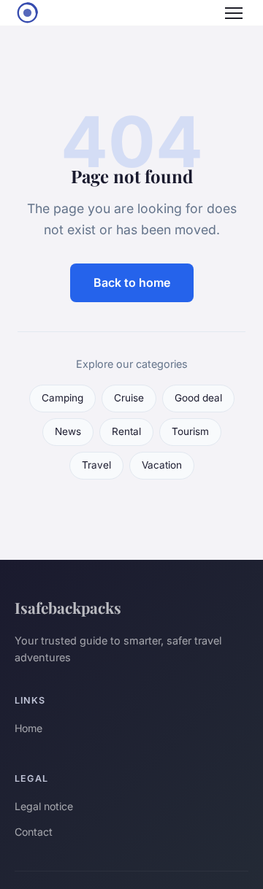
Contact (34, 832)
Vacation (162, 465)
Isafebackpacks (68, 607)
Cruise (129, 398)
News (68, 431)
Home (28, 728)
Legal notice (44, 806)
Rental (126, 431)
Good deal (198, 398)
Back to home (132, 282)
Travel (96, 465)
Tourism (190, 431)
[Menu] (233, 13)
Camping (62, 398)
